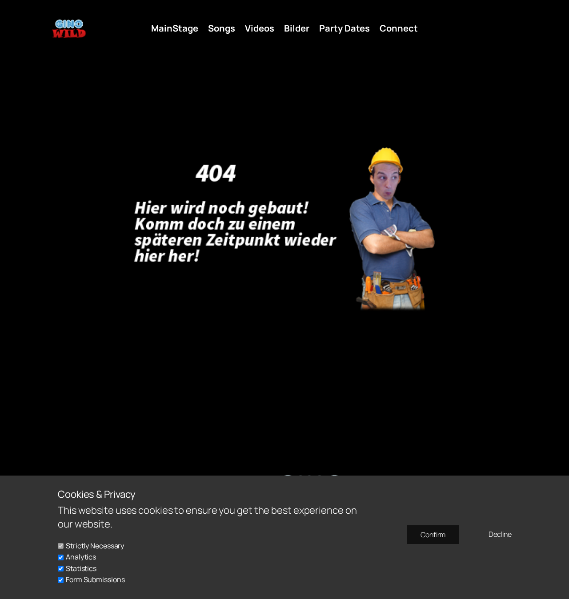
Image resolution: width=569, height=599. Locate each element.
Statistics (81, 568)
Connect (399, 28)
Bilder (296, 28)
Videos (259, 28)
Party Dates (344, 28)
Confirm (433, 534)
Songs (221, 28)
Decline (500, 534)
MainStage (174, 28)
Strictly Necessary (95, 546)
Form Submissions (95, 579)
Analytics (81, 557)
